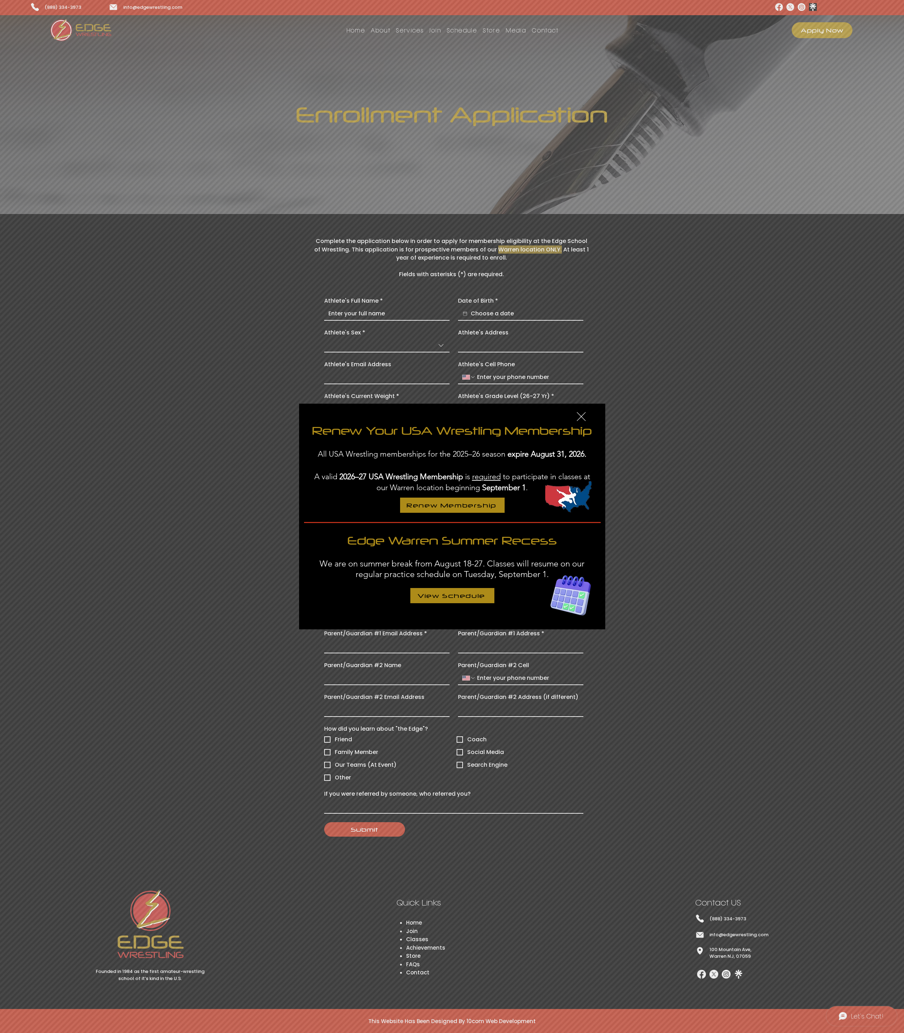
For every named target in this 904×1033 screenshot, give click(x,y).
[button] (581, 416)
